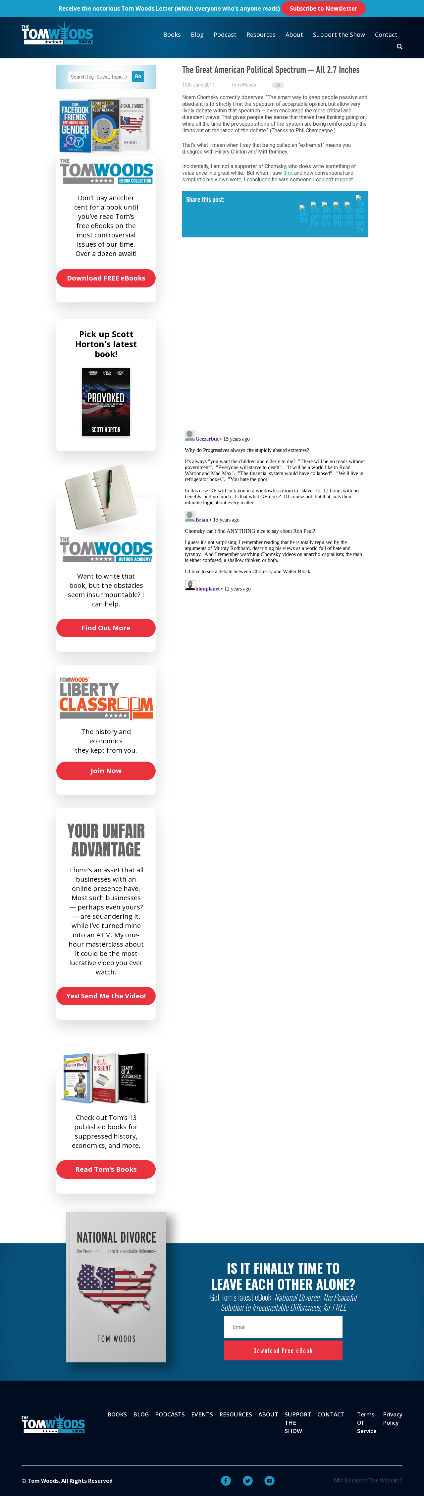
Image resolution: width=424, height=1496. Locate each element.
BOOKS (117, 1414)
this (287, 173)
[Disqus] (275, 339)
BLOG (141, 1414)
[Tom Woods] (57, 32)
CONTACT (330, 1414)
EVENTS (202, 1414)
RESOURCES (235, 1414)
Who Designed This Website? (367, 1480)
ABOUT (268, 1414)
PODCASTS (170, 1414)
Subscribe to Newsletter (323, 8)
